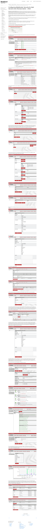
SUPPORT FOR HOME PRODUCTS (37, 1)
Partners (21, 523)
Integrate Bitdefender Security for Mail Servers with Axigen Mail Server (3, 21)
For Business (31, 523)
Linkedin (11, 524)
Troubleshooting (3, 31)
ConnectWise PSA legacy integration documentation (3, 37)
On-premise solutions (22, 527)
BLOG (31, 1)
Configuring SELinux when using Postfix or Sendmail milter (3, 18)
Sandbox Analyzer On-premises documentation (4, 33)
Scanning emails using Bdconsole (3, 30)
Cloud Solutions (22, 524)
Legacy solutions (22, 528)
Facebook (11, 523)
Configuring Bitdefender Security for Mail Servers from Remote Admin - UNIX (3, 14)
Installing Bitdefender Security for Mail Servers (3, 11)
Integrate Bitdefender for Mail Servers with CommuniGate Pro (4, 24)
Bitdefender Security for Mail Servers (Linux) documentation (4, 8)
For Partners (31, 524)
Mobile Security (21, 526)
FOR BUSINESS (23, 1)
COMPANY (28, 1)
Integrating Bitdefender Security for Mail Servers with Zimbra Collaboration (3, 27)
